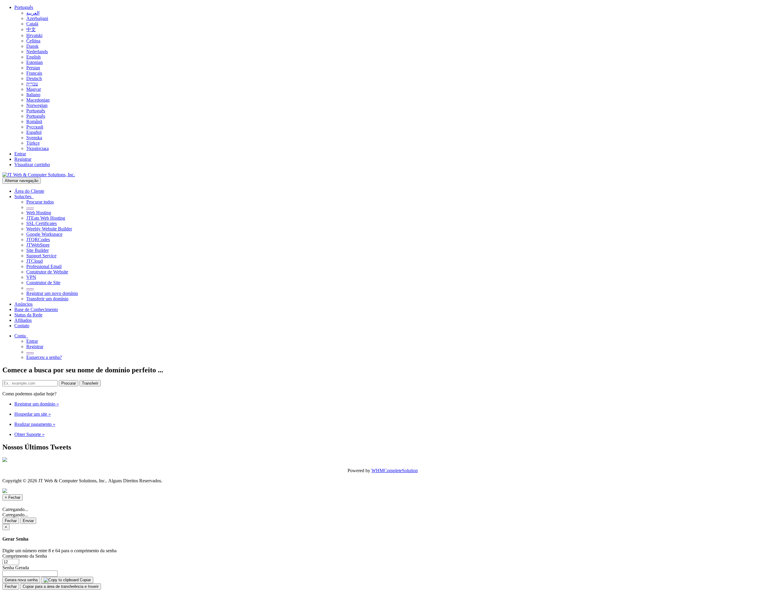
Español (34, 132)
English (33, 56)
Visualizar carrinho (32, 164)
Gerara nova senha (21, 580)
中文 (31, 29)
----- (30, 207)
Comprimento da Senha (24, 556)
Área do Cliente (29, 191)
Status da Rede (28, 314)
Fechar (11, 520)
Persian (33, 67)
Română (34, 121)
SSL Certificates (41, 223)
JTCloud (34, 261)
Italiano (33, 94)
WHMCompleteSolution (394, 470)
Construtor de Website (47, 271)
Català (32, 23)
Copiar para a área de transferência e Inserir (61, 586)
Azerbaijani (37, 18)
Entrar (20, 153)
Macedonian (38, 100)
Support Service (41, 255)
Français (34, 73)
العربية (32, 13)
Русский (34, 126)
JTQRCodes (38, 239)
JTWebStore (38, 244)
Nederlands (37, 51)
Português (23, 7)
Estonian (34, 62)
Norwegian (37, 105)
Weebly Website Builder (49, 228)
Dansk (32, 46)
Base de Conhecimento (36, 309)
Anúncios (23, 304)
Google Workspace (44, 234)
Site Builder (37, 250)
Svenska (34, 137)
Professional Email (44, 266)
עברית (32, 83)
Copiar (85, 580)
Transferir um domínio (47, 298)
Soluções (24, 196)
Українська (37, 148)
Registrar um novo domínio (52, 293)
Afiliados (23, 320)
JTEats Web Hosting (45, 218)
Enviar (28, 520)
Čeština (33, 40)
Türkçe (33, 143)
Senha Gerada (15, 567)
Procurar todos (40, 201)
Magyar (33, 89)
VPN (31, 277)
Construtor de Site (43, 282)
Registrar (22, 159)
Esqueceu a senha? (44, 357)
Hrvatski (34, 35)
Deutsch (34, 78)
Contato (21, 325)
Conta (21, 335)
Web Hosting (38, 212)
